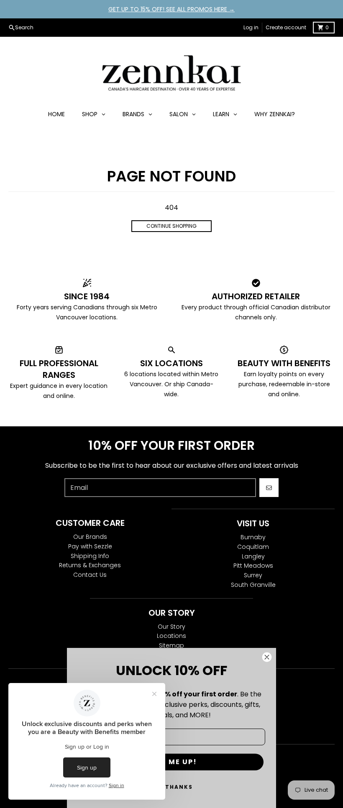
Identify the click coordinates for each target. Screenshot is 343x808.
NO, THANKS (172, 786)
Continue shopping (171, 225)
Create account (286, 27)
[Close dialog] (267, 657)
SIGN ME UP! (171, 762)
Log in (251, 27)
